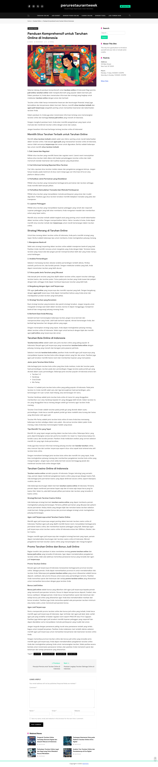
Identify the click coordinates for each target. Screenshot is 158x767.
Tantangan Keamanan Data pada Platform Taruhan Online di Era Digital (84, 739)
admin (31, 42)
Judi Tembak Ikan (115, 15)
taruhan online (72, 654)
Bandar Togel (100, 15)
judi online (37, 654)
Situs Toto (104, 81)
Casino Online (87, 15)
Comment (33, 687)
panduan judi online (48, 654)
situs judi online (61, 654)
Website (77, 711)
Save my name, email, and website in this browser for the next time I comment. (57, 718)
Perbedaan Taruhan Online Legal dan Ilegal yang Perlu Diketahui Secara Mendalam (48, 751)
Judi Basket (56, 15)
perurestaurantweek (79, 5)
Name (31, 711)
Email (54, 711)
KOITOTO (86, 764)
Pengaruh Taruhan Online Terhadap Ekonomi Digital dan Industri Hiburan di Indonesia (47, 739)
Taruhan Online (43, 15)
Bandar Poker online (71, 15)
